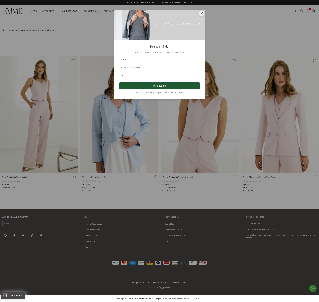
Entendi (197, 298)
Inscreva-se (159, 85)
